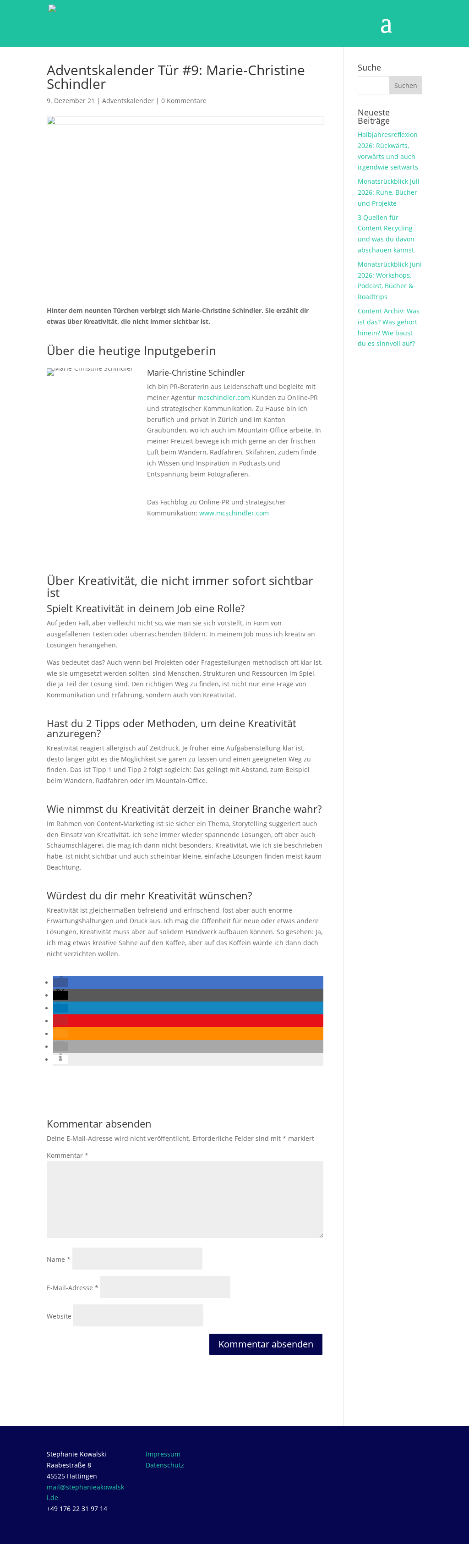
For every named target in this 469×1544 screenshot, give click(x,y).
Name (59, 1259)
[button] (60, 982)
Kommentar (67, 1155)
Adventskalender (128, 100)
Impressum (163, 1454)
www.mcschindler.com (234, 513)
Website (59, 1316)
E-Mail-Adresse (72, 1287)
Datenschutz (165, 1465)
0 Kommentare (184, 100)
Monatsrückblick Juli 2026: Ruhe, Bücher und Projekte (389, 192)
